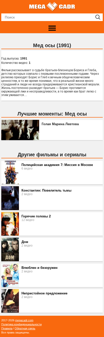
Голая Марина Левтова (60, 124)
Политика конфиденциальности (21, 324)
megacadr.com (24, 320)
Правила (6, 328)
